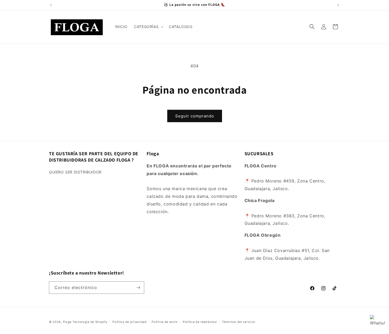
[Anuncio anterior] (51, 5)
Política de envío (165, 322)
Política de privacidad (129, 322)
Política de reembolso (200, 322)
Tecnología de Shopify (90, 322)
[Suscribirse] (138, 287)
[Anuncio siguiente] (338, 5)
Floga (67, 322)
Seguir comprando (194, 115)
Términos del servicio (238, 322)
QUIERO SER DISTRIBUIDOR (75, 172)
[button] (148, 26)
